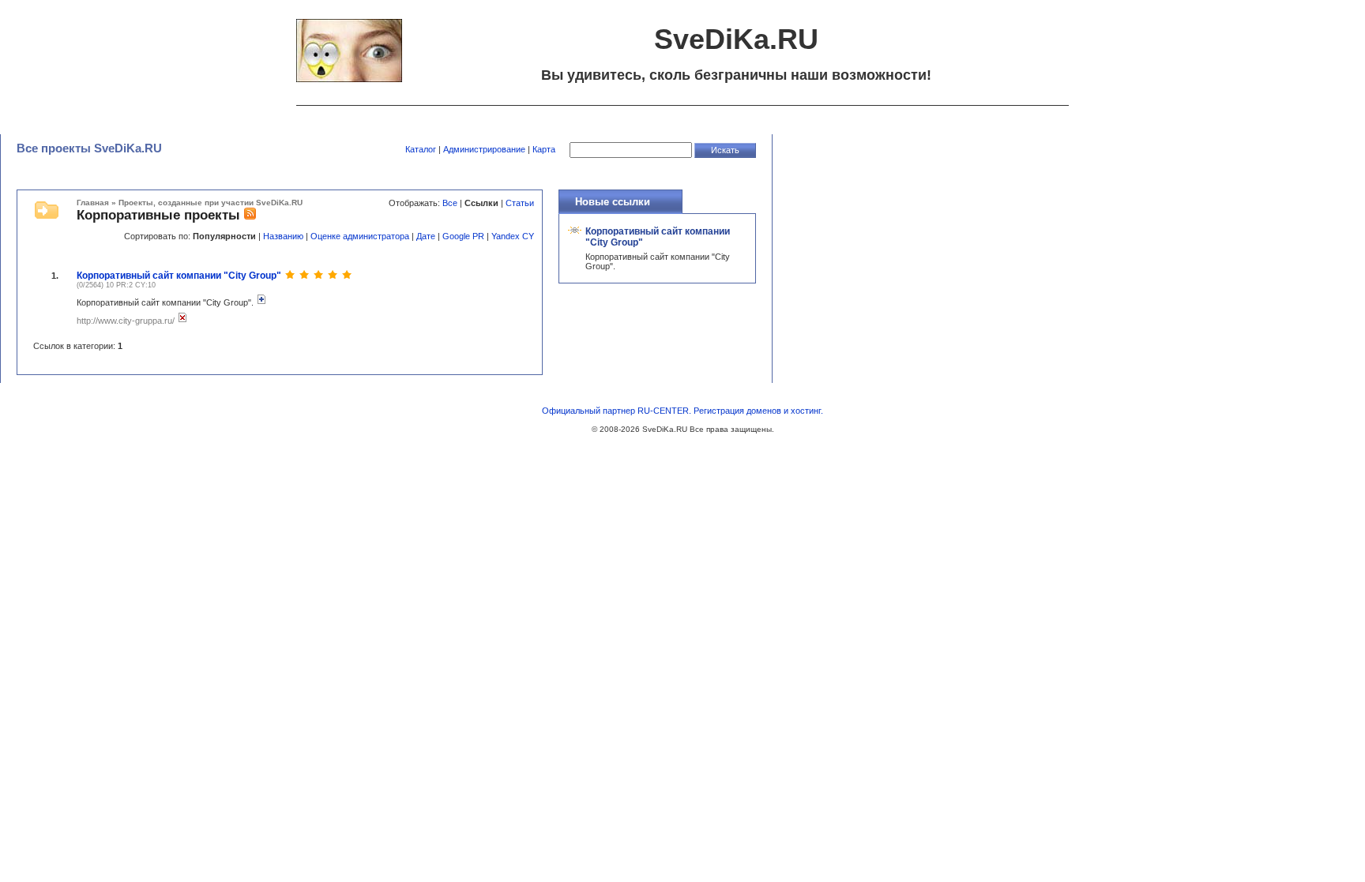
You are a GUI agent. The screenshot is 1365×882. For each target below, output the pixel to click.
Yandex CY (512, 236)
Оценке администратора (359, 236)
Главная (93, 202)
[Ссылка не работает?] (182, 320)
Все (449, 203)
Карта (543, 149)
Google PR (463, 236)
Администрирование (484, 149)
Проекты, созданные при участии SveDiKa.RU (210, 202)
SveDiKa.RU (664, 429)
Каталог (420, 149)
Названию (283, 236)
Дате (425, 236)
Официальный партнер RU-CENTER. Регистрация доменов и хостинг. (682, 410)
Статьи (520, 203)
